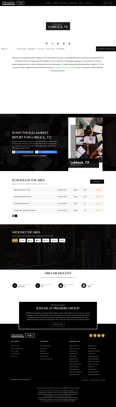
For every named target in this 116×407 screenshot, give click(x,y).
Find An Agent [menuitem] (63, 3)
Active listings (90, 284)
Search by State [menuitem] (73, 3)
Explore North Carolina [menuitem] (94, 351)
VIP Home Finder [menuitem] (44, 356)
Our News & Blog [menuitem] (15, 353)
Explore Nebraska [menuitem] (73, 369)
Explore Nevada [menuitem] (92, 348)
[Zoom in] (114, 41)
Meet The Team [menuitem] (15, 345)
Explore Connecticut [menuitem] (74, 348)
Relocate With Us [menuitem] (44, 353)
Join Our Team (58, 324)
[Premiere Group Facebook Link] (91, 335)
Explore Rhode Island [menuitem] (93, 359)
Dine (15, 240)
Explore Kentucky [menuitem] (73, 359)
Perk (39, 240)
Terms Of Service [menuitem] (94, 380)
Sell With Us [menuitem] (56, 3)
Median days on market (69, 284)
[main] (58, 148)
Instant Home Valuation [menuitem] (46, 359)
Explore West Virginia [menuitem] (93, 372)
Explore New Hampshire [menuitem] (75, 372)
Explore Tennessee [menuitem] (93, 364)
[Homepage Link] (13, 3)
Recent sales (46, 284)
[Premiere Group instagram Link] (95, 335)
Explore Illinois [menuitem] (72, 356)
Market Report (32, 49)
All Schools (96, 181)
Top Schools (40, 49)
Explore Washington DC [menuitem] (94, 374)
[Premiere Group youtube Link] (99, 335)
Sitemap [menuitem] (103, 380)
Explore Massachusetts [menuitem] (75, 364)
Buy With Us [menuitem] (49, 3)
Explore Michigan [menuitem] (73, 366)
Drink (23, 240)
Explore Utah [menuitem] (91, 366)
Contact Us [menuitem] (89, 3)
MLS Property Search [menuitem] (45, 345)
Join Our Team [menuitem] (15, 351)
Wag (63, 240)
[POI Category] (47, 44)
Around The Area (50, 49)
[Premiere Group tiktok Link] (103, 335)
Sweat (46, 240)
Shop (31, 240)
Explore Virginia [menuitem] (92, 369)
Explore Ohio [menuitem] (91, 353)
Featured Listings (21, 49)
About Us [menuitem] (81, 3)
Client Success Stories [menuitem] (17, 348)
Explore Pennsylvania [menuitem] (93, 356)
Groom (55, 240)
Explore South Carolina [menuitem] (94, 361)
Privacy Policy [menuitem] (84, 380)
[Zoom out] (114, 43)
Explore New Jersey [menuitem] (74, 374)
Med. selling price (24, 284)
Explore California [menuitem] (74, 345)
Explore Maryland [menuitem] (73, 361)
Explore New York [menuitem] (92, 345)
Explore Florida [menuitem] (73, 351)
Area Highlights (60, 49)
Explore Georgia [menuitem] (73, 353)
